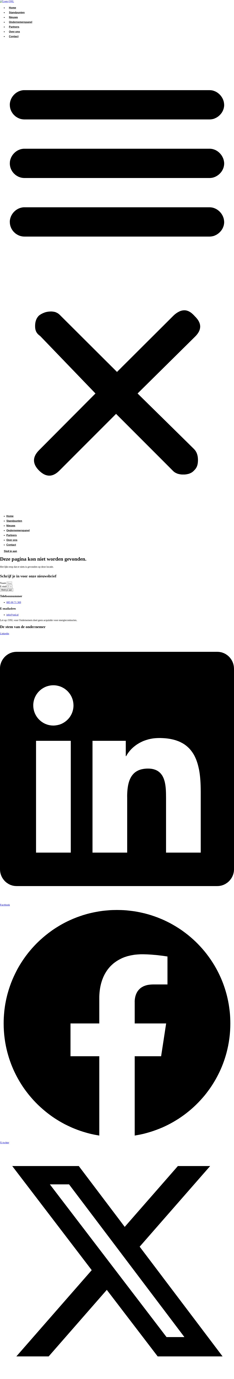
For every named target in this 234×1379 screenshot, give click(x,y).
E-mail (3, 586)
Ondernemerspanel (20, 22)
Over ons (14, 31)
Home (12, 7)
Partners (14, 26)
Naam (3, 583)
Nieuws (13, 17)
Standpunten (17, 12)
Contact (13, 36)
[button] (117, 276)
